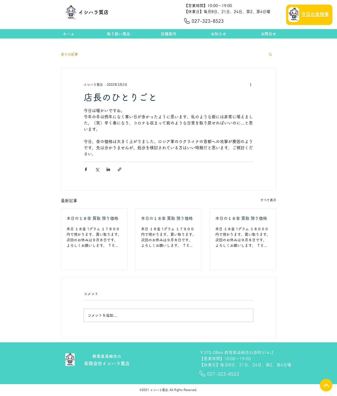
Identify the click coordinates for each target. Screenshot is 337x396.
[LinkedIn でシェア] (108, 169)
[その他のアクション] (250, 84)
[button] (270, 54)
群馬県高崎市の (106, 356)
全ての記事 (69, 54)
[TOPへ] (326, 385)
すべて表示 (268, 200)
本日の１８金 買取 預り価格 (92, 218)
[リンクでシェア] (119, 169)
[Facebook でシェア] (86, 169)
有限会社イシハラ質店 (107, 363)
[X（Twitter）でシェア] (97, 169)
